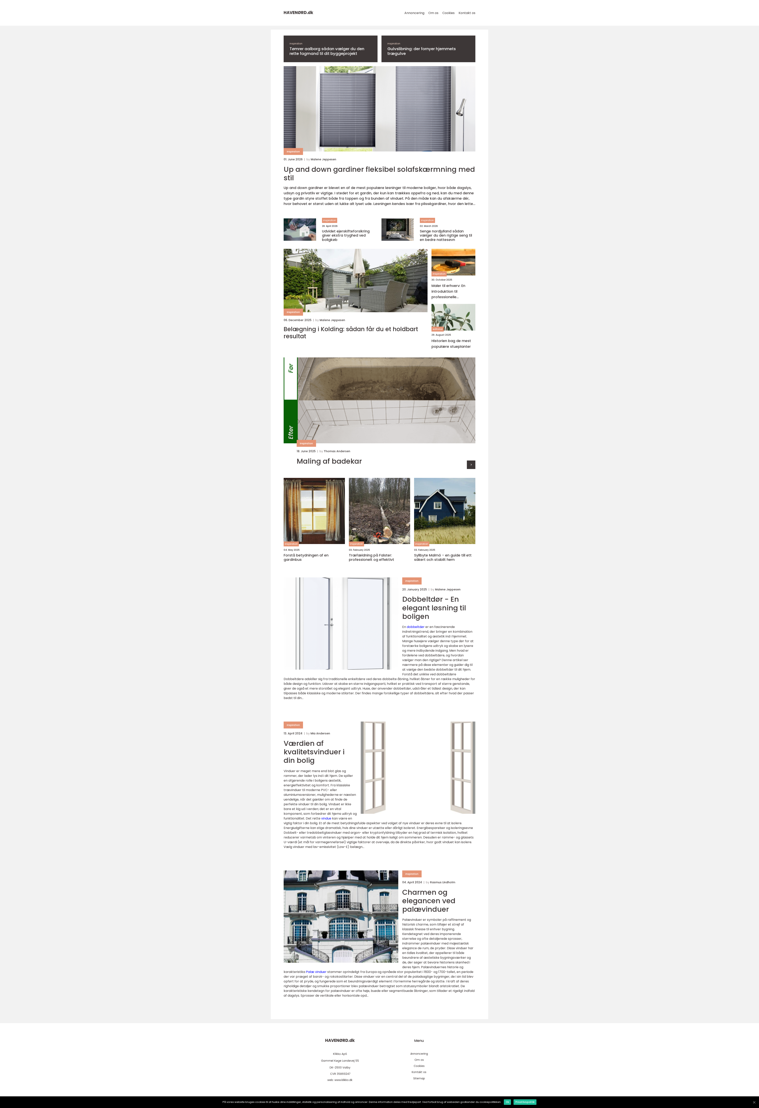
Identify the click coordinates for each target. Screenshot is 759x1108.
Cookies (448, 13)
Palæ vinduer (316, 972)
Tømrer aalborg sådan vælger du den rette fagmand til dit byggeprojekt (327, 51)
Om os (433, 13)
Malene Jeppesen (323, 159)
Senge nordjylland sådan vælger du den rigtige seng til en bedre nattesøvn (446, 235)
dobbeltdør (416, 627)
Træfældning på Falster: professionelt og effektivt (371, 557)
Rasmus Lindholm (442, 882)
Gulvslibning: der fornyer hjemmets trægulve (421, 51)
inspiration (296, 43)
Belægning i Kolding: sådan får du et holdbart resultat (351, 333)
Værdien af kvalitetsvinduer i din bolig (314, 751)
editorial (438, 329)
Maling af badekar (329, 461)
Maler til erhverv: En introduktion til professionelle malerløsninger (448, 291)
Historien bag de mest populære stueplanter (451, 343)
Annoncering (414, 13)
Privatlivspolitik (524, 1102)
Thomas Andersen (337, 451)
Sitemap (419, 1078)
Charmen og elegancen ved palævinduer (428, 900)
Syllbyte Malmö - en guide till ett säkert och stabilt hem (443, 557)
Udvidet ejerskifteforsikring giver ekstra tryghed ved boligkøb (346, 235)
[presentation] (471, 464)
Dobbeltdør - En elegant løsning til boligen (434, 607)
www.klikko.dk (343, 1080)
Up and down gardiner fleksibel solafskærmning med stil (379, 173)
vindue (326, 818)
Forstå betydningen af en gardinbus (306, 557)
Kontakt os (467, 13)
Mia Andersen (320, 733)
